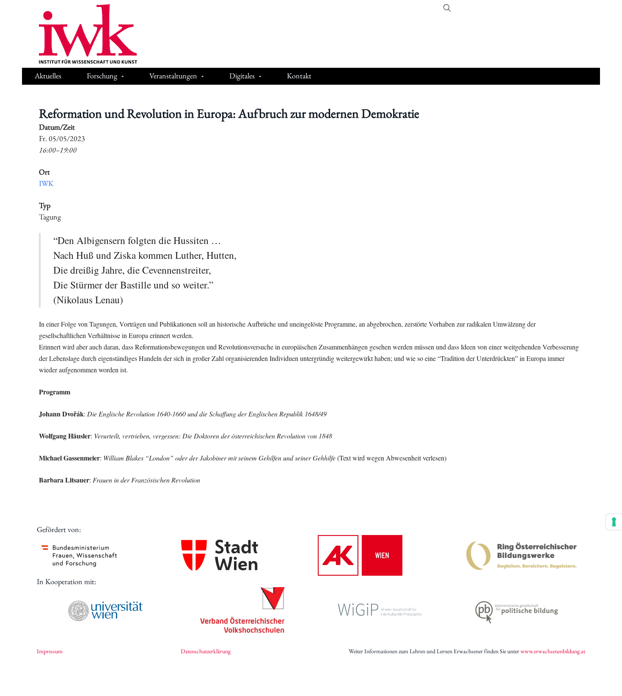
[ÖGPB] (516, 610)
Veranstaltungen (173, 75)
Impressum (50, 651)
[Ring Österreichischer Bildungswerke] (521, 555)
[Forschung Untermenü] (122, 77)
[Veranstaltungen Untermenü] (202, 77)
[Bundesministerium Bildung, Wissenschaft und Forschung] (79, 555)
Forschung (102, 75)
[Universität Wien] (105, 611)
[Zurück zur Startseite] (81, 34)
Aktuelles (48, 75)
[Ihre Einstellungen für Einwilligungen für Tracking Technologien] (614, 522)
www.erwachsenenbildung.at (552, 651)
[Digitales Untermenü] (260, 77)
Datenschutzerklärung (206, 651)
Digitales (242, 75)
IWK (46, 183)
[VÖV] (242, 611)
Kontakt (299, 75)
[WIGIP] (379, 610)
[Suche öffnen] (447, 8)
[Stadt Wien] (219, 555)
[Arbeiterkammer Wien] (360, 555)
